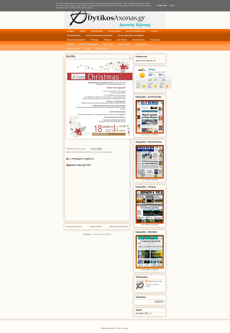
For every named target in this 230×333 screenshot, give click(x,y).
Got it (172, 5)
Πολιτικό (70, 44)
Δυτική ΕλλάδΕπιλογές (135, 31)
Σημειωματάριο (73, 48)
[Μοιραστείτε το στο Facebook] (98, 149)
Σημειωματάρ (124, 44)
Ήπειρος (107, 40)
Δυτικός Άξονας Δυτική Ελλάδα (99, 35)
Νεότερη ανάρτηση (74, 227)
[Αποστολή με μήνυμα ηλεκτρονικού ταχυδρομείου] (92, 149)
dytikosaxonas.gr (155, 281)
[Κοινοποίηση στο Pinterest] (101, 149)
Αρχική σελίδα (96, 227)
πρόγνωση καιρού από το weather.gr (154, 89)
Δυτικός (154, 31)
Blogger (125, 328)
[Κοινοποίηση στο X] (96, 149)
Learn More (162, 5)
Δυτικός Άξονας (73, 35)
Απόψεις (70, 31)
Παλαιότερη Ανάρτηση (118, 227)
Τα (141, 134)
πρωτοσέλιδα (146, 134)
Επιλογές (94, 40)
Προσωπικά (108, 44)
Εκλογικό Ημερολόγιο (76, 40)
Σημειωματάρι (141, 44)
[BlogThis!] (94, 149)
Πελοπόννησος (138, 40)
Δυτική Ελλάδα (114, 31)
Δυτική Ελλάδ (97, 31)
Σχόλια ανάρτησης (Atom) (102, 234)
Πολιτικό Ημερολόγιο (88, 44)
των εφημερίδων (154, 134)
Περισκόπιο (155, 40)
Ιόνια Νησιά (122, 40)
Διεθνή (83, 31)
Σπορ (87, 48)
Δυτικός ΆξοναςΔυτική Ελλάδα (131, 35)
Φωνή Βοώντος (102, 48)
